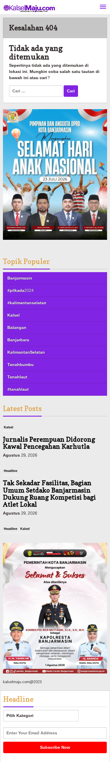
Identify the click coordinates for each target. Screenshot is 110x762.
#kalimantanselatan (26, 303)
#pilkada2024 (20, 290)
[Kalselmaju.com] (29, 9)
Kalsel (13, 315)
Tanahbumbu (20, 364)
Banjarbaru (18, 340)
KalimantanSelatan (26, 352)
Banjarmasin (19, 278)
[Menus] (103, 7)
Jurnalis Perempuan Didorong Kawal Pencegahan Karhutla (49, 442)
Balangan (16, 327)
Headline (10, 471)
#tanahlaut (18, 389)
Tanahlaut (17, 377)
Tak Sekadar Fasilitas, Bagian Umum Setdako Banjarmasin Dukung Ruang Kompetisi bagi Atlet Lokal (49, 493)
